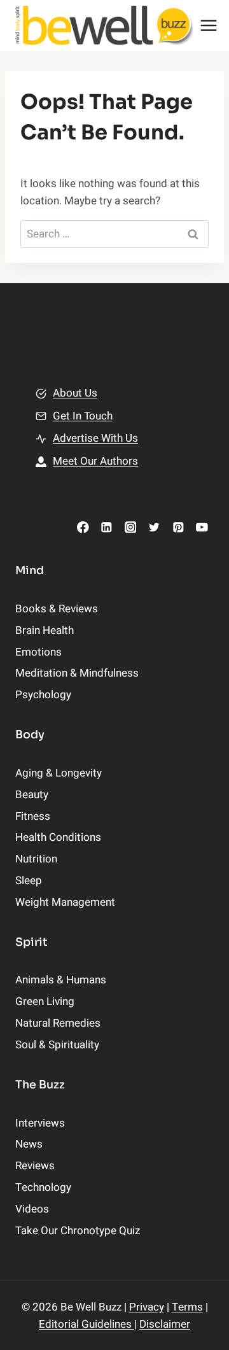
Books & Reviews (56, 609)
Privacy (146, 1307)
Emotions (38, 652)
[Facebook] (83, 526)
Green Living (44, 1001)
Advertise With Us (95, 438)
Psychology (43, 695)
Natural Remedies (58, 1023)
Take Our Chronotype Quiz (77, 1231)
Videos (32, 1209)
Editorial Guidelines (86, 1324)
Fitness (32, 816)
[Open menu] (209, 25)
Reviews (35, 1166)
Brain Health (44, 630)
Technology (43, 1187)
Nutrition (36, 859)
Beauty (31, 795)
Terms (187, 1307)
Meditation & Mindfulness (77, 673)
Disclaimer (164, 1324)
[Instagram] (130, 526)
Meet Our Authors (95, 461)
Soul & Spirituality (57, 1045)
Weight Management (65, 902)
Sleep (28, 881)
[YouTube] (202, 526)
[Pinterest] (178, 526)
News (29, 1144)
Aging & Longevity (58, 773)
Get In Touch (83, 416)
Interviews (40, 1123)
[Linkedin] (106, 526)
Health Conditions (58, 837)
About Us (75, 393)
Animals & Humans (60, 980)
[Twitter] (154, 526)
